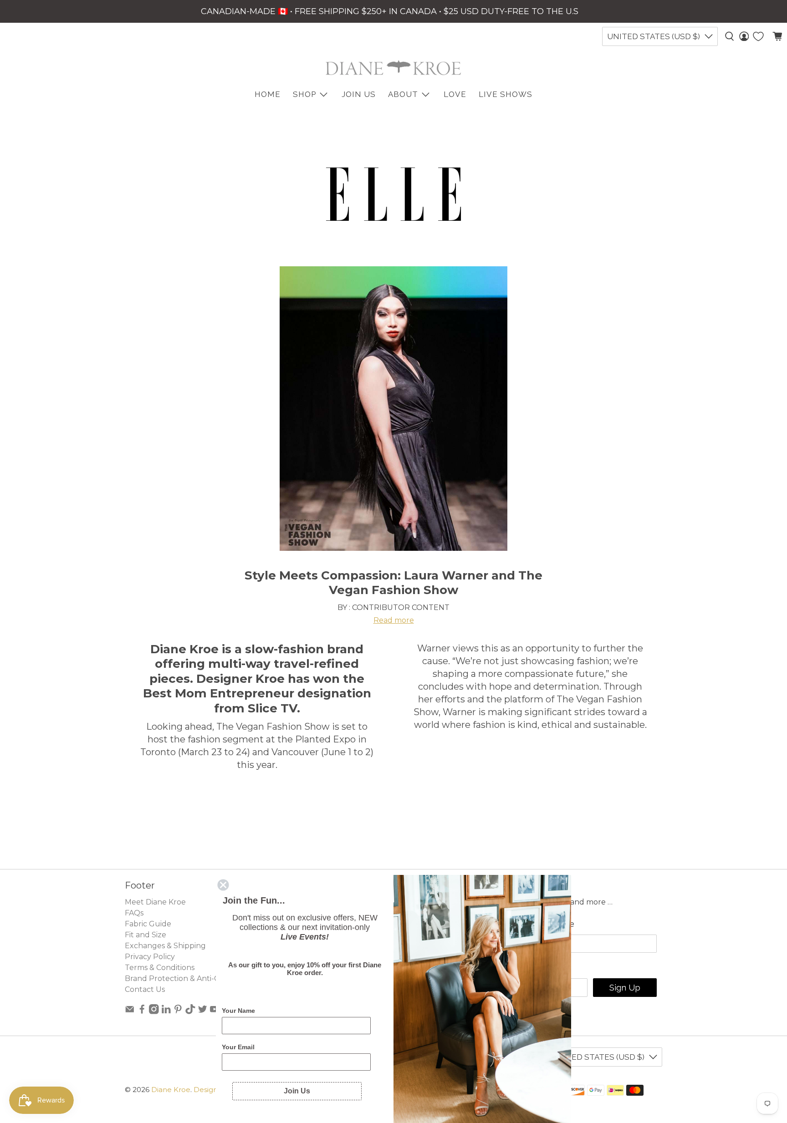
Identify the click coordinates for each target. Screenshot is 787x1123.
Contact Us (145, 989)
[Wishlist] (758, 36)
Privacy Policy (150, 956)
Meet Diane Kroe (155, 902)
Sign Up (624, 987)
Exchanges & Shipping (165, 945)
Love (455, 94)
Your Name (238, 1010)
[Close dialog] (223, 885)
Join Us (359, 94)
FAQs (134, 913)
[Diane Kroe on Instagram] (154, 1011)
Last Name (552, 924)
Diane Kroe (170, 1089)
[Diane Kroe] (393, 67)
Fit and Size (145, 934)
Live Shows (505, 94)
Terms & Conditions (159, 967)
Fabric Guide (148, 924)
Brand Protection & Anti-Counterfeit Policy (203, 978)
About (403, 94)
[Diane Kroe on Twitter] (203, 1011)
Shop (304, 94)
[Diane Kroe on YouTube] (215, 1011)
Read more (393, 620)
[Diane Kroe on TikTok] (190, 1011)
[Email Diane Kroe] (130, 1011)
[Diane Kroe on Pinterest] (178, 1011)
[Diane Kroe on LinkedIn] (166, 1011)
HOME (268, 94)
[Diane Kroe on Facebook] (142, 1011)
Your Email (238, 1047)
